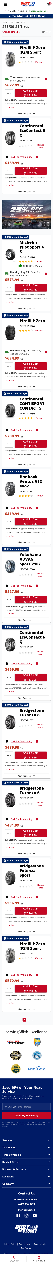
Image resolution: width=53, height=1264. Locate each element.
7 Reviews (39, 261)
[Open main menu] (5, 4)
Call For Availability (21, 157)
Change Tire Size (11, 31)
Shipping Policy (40, 1244)
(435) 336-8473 (26, 1204)
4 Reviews (39, 62)
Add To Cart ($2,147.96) (30, 911)
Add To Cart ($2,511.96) (30, 93)
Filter (44, 31)
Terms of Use (24, 1244)
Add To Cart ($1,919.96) (30, 755)
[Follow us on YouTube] (34, 1215)
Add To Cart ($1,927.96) (30, 833)
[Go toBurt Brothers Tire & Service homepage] (28, 5)
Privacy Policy (38, 1124)
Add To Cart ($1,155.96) (30, 444)
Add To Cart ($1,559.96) (30, 171)
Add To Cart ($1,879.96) (30, 677)
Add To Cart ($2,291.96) (30, 988)
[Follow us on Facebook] (18, 1215)
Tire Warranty (26, 1248)
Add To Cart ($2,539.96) (30, 366)
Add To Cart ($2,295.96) (30, 288)
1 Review (39, 418)
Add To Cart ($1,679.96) (30, 521)
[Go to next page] (33, 1020)
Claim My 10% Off (25, 1115)
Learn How (10, 107)
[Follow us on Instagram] (26, 1215)
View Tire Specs (24, 113)
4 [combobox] (8, 93)
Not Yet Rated (40, 146)
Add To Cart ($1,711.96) (30, 599)
